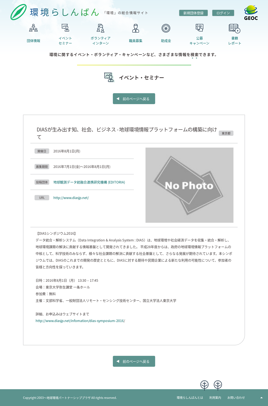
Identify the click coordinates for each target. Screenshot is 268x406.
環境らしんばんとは (190, 397)
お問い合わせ (236, 397)
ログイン (223, 12)
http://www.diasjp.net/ (71, 197)
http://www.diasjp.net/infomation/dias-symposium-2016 (80, 320)
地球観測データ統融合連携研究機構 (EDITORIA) (89, 182)
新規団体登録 (193, 12)
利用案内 (215, 397)
